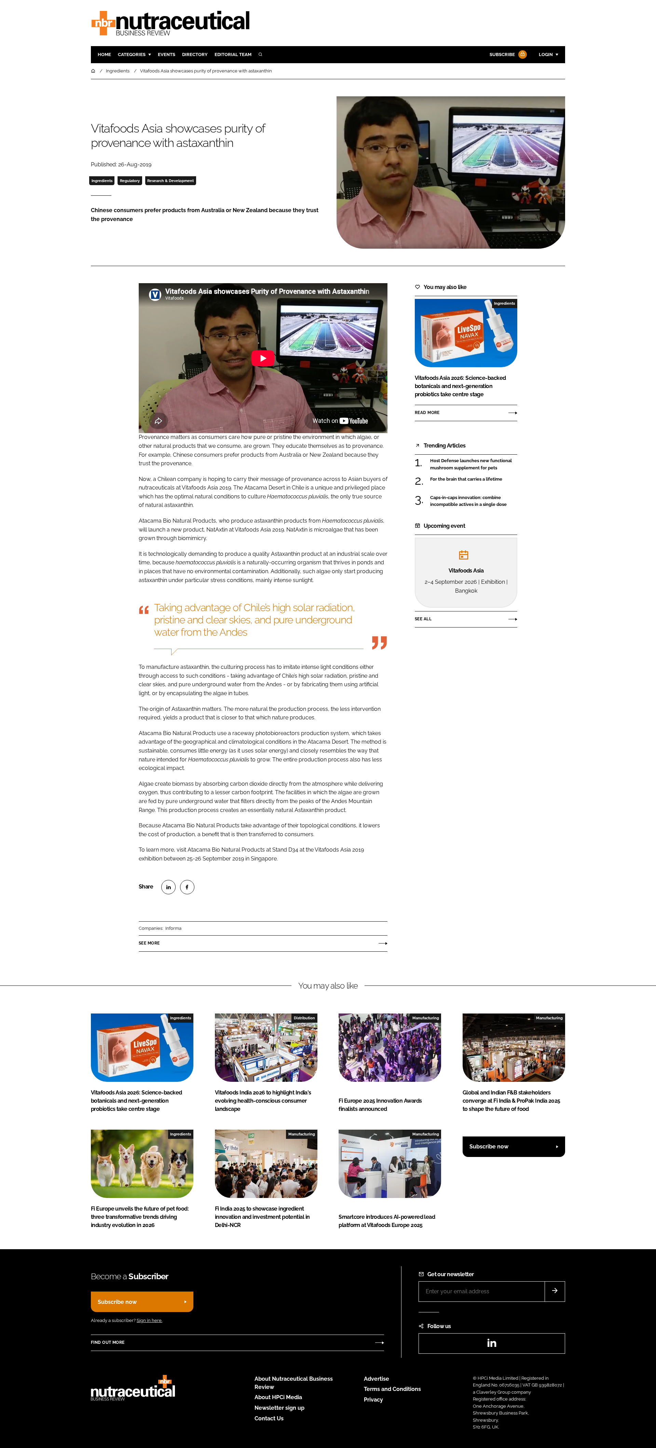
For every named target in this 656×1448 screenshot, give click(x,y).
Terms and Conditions (392, 1389)
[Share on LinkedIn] (168, 887)
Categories (132, 54)
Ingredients (102, 181)
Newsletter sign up (279, 1408)
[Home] (93, 70)
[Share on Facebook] (187, 887)
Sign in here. (149, 1320)
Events (166, 54)
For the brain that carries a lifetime (473, 479)
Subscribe (502, 54)
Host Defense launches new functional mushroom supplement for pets (473, 464)
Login (546, 54)
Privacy (373, 1399)
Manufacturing (425, 1018)
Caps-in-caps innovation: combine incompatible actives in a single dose (473, 501)
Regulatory (130, 181)
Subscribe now (488, 1146)
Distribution (304, 1018)
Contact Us (269, 1418)
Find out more (107, 1342)
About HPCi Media (278, 1397)
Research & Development (170, 181)
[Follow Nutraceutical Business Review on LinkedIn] (491, 1345)
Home (104, 54)
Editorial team (233, 54)
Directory (195, 54)
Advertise (376, 1379)
